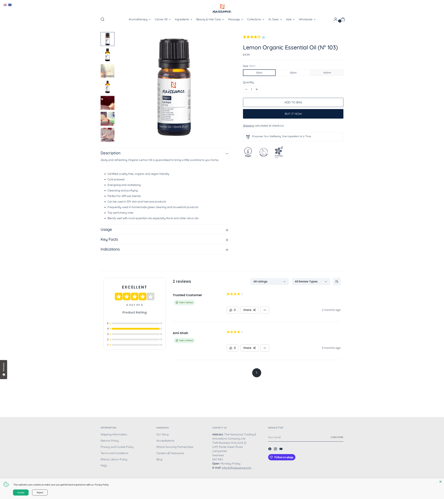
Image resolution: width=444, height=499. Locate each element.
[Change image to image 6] (107, 119)
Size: (249, 66)
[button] (254, 37)
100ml (327, 72)
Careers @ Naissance (170, 453)
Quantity (248, 82)
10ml (259, 72)
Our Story (162, 434)
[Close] (440, 481)
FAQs (104, 465)
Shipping (248, 125)
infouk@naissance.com (236, 467)
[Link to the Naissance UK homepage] (4, 4)
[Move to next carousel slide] (340, 405)
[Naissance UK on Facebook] (270, 449)
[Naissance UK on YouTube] (281, 449)
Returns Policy (110, 440)
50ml (293, 72)
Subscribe (337, 437)
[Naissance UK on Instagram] (276, 449)
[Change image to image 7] (107, 135)
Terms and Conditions (114, 453)
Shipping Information (114, 434)
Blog (159, 459)
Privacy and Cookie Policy (117, 447)
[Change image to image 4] (107, 87)
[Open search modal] (102, 19)
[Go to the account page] (334, 19)
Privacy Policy (102, 484)
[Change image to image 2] (107, 55)
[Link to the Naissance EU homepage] (9, 4)
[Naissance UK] (222, 8)
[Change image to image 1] (107, 39)
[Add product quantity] (246, 89)
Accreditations (165, 440)
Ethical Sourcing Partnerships (174, 447)
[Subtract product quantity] (257, 89)
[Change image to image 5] (107, 103)
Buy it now (293, 113)
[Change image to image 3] (107, 71)
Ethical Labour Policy (114, 459)
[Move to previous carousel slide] (332, 405)
